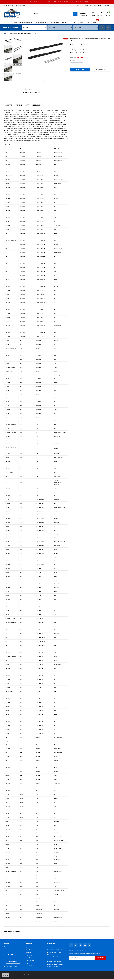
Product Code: (74, 52)
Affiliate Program (29, 949)
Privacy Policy (28, 955)
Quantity (72, 60)
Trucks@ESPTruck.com (20, 5)
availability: (73, 50)
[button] (93, 13)
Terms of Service (29, 965)
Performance (55, 22)
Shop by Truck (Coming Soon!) (23, 22)
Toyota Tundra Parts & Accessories (55, 949)
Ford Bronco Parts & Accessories (55, 964)
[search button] (75, 14)
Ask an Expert (37, 92)
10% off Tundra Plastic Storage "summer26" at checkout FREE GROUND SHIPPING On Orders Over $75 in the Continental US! (57, 1)
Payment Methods (29, 960)
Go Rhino (82, 44)
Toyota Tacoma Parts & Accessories (55, 947)
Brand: (72, 44)
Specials (94, 22)
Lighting (80, 22)
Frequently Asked (29, 952)
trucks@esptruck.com (11, 966)
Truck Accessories (42, 22)
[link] (8, 41)
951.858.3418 (28, 92)
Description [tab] (8, 105)
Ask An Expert (13, 962)
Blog (91, 5)
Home (5, 33)
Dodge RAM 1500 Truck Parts (54, 961)
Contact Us (85, 5)
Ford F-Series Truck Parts (53, 967)
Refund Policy (28, 957)
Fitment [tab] (19, 105)
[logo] (12, 13)
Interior (64, 22)
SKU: (71, 47)
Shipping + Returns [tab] (32, 105)
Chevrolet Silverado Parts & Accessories (54, 957)
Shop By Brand (97, 5)
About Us (79, 5)
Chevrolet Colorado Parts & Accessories (54, 953)
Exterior (73, 22)
